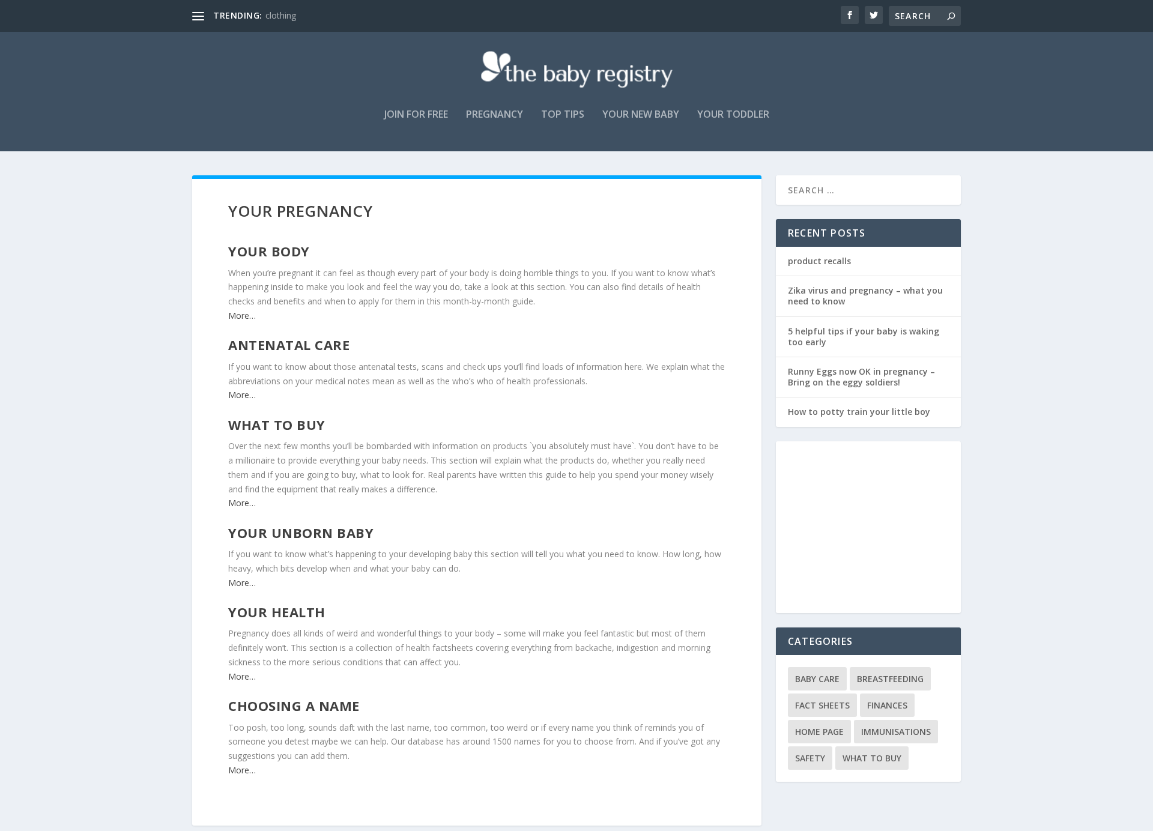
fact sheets (822, 705)
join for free (416, 115)
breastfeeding (890, 678)
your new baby (640, 115)
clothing (280, 15)
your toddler (733, 115)
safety (810, 758)
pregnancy (494, 115)
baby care (817, 678)
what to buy (872, 758)
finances (887, 705)
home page (819, 731)
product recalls (819, 261)
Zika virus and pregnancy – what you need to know (865, 296)
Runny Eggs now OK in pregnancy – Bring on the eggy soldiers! (861, 377)
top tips (562, 115)
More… (242, 315)
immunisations (896, 731)
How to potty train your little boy (859, 411)
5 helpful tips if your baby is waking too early (863, 336)
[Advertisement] (875, 528)
